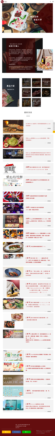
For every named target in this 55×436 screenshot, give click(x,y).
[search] (50, 2)
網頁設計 (43, 433)
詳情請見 (49, 128)
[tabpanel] (27, 18)
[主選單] (53, 1)
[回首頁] (4, 1)
